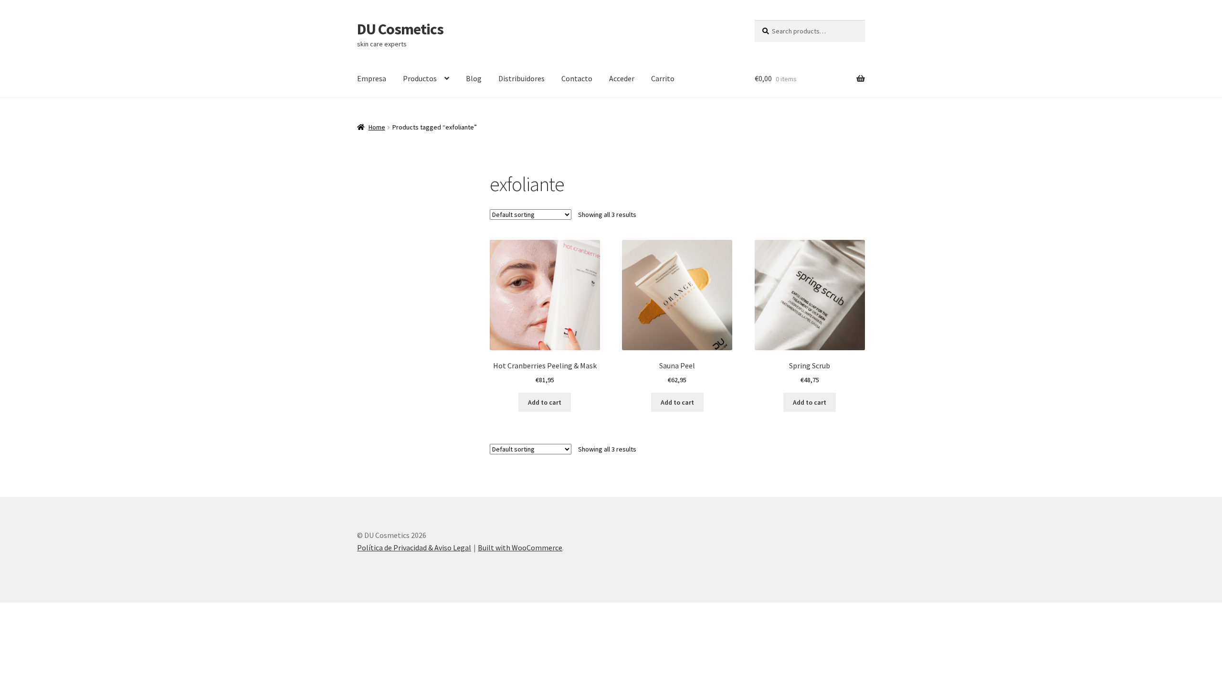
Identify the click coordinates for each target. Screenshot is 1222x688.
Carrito (662, 78)
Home (377, 127)
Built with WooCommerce (520, 547)
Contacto (576, 78)
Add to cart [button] (544, 402)
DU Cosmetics (400, 29)
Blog (474, 78)
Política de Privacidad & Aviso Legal (414, 547)
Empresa (371, 78)
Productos (420, 78)
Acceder (621, 78)
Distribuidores (521, 78)
